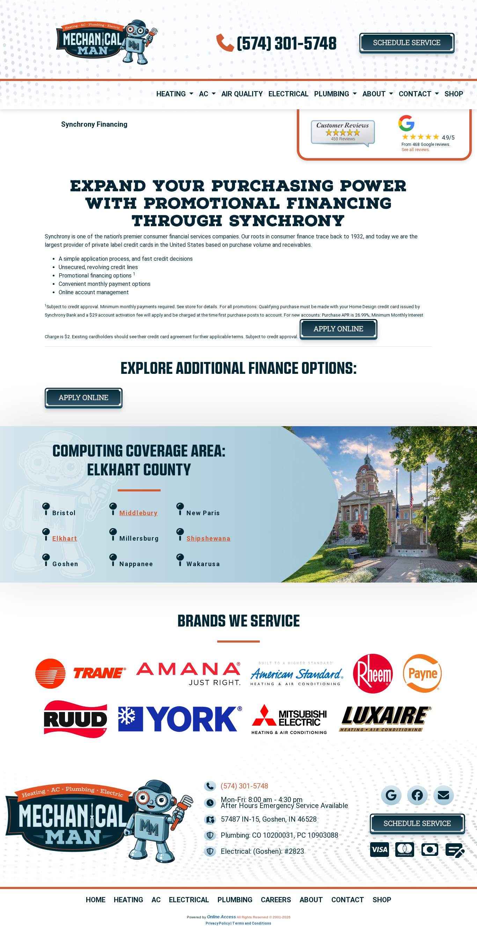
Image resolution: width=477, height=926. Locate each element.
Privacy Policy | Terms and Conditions (238, 923)
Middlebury (138, 513)
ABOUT (311, 900)
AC (156, 900)
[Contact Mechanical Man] (443, 795)
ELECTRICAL (189, 900)
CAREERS (276, 900)
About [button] (374, 94)
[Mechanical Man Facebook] (417, 795)
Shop (454, 94)
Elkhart (64, 538)
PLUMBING (235, 900)
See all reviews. (416, 149)
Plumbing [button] (332, 94)
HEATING (128, 900)
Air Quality (242, 94)
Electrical (289, 94)
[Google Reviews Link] (391, 795)
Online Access (221, 916)
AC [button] (204, 94)
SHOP (382, 900)
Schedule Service (407, 42)
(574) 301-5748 (287, 42)
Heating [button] (172, 94)
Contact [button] (416, 94)
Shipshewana (208, 538)
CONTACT (347, 900)
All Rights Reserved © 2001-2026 (264, 917)
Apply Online (339, 328)
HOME (95, 900)
